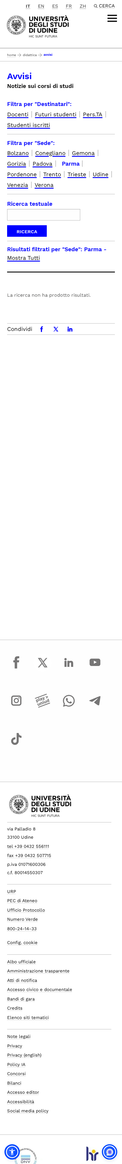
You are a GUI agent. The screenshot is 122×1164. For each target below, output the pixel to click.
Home (11, 55)
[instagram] (16, 706)
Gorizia (16, 163)
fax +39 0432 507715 (29, 855)
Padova (42, 163)
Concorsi (16, 1073)
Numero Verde (22, 919)
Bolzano (18, 153)
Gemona (83, 153)
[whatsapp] (69, 706)
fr (69, 6)
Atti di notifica (22, 980)
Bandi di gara (21, 999)
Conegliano (50, 153)
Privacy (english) (24, 1055)
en (41, 6)
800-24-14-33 (22, 928)
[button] (12, 1152)
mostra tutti (23, 257)
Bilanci (14, 1083)
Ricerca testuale (29, 203)
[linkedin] (69, 668)
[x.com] (42, 668)
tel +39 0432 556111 (28, 846)
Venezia (17, 185)
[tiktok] (16, 744)
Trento (52, 174)
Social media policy (28, 1111)
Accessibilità (20, 1101)
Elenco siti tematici (28, 1017)
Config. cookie (22, 942)
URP (11, 891)
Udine (100, 174)
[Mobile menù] (112, 18)
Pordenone (22, 174)
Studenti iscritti (28, 125)
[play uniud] (42, 706)
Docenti (17, 114)
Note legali (18, 1036)
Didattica (30, 55)
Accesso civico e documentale (39, 989)
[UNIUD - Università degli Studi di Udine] (38, 25)
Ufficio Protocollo (26, 910)
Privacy (14, 1046)
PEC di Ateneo (22, 900)
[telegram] (95, 706)
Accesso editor (23, 1092)
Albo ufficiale (21, 961)
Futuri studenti (55, 114)
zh (83, 6)
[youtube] (95, 668)
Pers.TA (92, 114)
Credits (15, 1008)
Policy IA (16, 1064)
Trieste (77, 174)
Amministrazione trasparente (38, 971)
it (28, 6)
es (55, 6)
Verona (44, 185)
